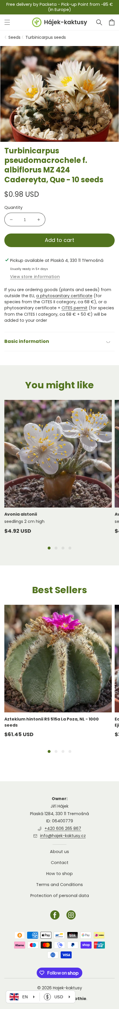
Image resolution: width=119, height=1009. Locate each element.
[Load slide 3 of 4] (63, 548)
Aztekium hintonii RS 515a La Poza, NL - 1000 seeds (51, 722)
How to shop (59, 873)
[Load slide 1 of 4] (49, 548)
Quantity (13, 207)
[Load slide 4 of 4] (69, 548)
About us (59, 851)
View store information (35, 277)
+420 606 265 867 (62, 828)
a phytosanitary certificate (64, 296)
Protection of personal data (59, 895)
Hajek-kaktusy (67, 988)
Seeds (14, 37)
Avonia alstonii (20, 514)
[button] (99, 22)
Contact (59, 862)
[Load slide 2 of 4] (56, 548)
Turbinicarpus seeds (45, 37)
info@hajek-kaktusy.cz (63, 836)
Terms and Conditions (59, 884)
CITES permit (75, 308)
